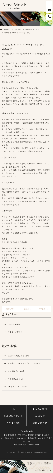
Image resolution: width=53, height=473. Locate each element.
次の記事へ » (43, 308)
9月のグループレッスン (17, 386)
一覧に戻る (26, 308)
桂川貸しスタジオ (13, 416)
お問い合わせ (40, 422)
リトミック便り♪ (15, 332)
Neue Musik (26, 431)
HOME (7, 29)
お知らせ (17, 29)
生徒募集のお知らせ (16, 379)
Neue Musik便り (32, 29)
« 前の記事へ (10, 308)
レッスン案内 (40, 409)
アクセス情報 (13, 422)
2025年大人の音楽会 (16, 371)
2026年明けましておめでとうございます (24, 363)
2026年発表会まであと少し (19, 355)
